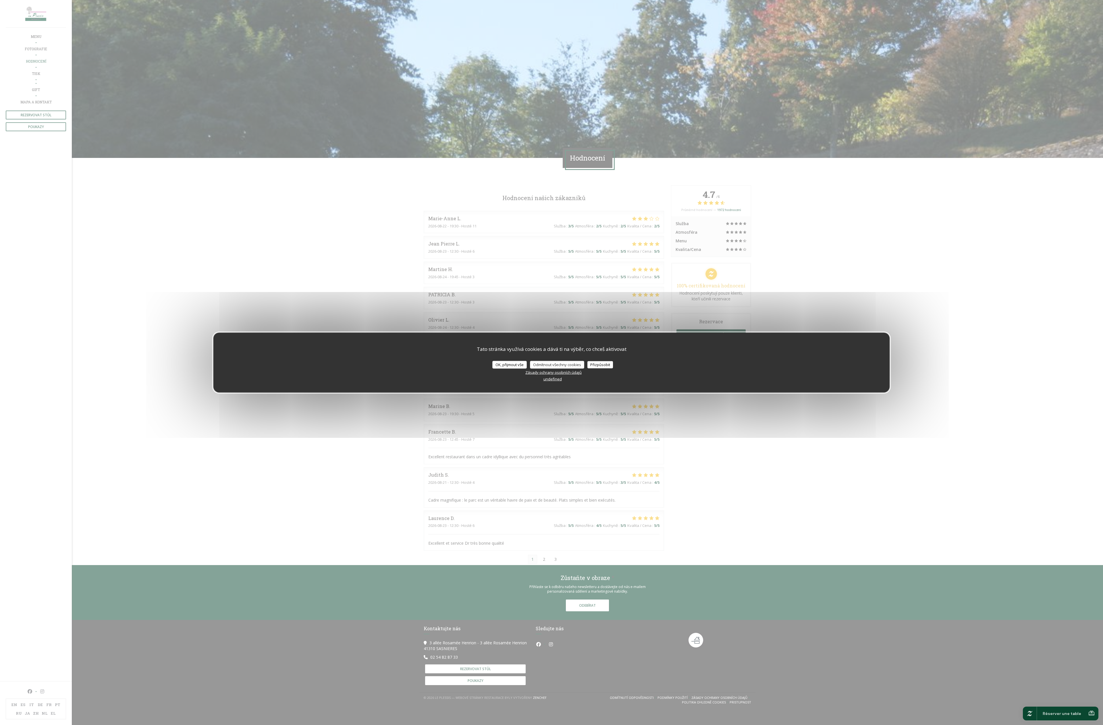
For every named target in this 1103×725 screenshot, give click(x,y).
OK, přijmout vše (509, 364)
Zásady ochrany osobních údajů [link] (553, 372)
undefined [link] (552, 379)
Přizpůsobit (600, 364)
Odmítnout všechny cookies (557, 364)
